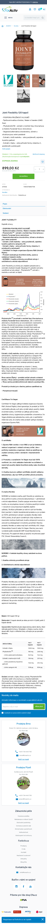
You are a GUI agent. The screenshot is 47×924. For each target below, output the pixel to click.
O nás (23, 849)
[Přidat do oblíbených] (42, 162)
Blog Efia (24, 862)
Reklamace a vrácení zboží (24, 819)
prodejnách (25, 157)
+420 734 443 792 (25, 752)
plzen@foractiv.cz (25, 799)
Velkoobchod (23, 832)
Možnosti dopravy (39, 154)
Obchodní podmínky (23, 822)
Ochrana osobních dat (23, 826)
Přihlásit (39, 706)
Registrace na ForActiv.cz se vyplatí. (17, 919)
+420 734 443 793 (25, 795)
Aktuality (23, 859)
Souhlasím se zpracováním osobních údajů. (17, 713)
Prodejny (23, 846)
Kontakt (23, 852)
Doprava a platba (23, 816)
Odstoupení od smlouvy (23, 835)
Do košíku (23, 176)
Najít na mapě (23, 759)
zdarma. (35, 2)
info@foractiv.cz (25, 872)
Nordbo (4, 192)
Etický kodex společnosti (23, 829)
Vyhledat (42, 17)
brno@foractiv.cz (25, 755)
